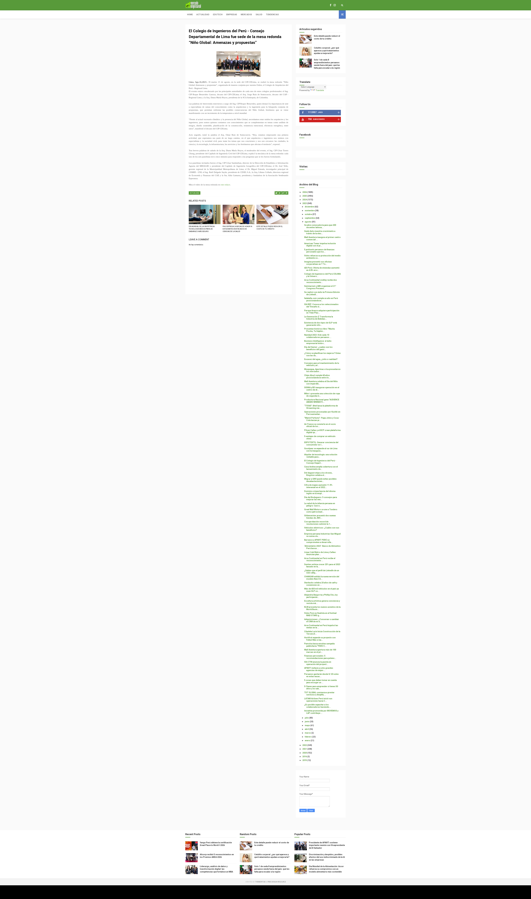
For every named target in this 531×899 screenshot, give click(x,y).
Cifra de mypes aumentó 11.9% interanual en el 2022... (318, 486)
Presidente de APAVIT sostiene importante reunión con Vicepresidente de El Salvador (327, 845)
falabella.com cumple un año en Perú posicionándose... (321, 299)
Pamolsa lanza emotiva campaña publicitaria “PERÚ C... (319, 645)
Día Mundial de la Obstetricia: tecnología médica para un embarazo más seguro (202, 228)
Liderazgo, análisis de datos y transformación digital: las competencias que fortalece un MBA (216, 869)
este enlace (225, 185)
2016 (304, 756)
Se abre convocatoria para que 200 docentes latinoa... (320, 226)
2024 (304, 200)
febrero (308, 737)
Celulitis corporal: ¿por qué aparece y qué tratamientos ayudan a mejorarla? (326, 50)
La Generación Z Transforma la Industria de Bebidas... (318, 318)
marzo (308, 733)
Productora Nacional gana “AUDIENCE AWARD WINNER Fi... (321, 401)
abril (307, 729)
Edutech (218, 14)
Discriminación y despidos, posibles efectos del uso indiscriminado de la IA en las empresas (327, 857)
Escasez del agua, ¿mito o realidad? (321, 359)
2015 (304, 760)
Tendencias (272, 14)
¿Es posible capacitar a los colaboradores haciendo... (317, 706)
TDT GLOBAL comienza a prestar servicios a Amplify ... (319, 693)
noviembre (310, 210)
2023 (304, 203)
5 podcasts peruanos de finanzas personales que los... (319, 250)
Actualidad (202, 14)
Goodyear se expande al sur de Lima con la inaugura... (320, 449)
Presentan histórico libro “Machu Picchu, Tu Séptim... (319, 330)
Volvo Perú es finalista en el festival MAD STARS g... (320, 614)
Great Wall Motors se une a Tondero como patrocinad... (320, 510)
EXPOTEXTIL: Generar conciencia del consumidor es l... (321, 443)
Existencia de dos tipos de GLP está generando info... (320, 324)
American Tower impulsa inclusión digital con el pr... (320, 244)
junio (307, 721)
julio (307, 718)
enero (308, 740)
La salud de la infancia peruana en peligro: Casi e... (319, 504)
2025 (304, 196)
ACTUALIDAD (194, 193)
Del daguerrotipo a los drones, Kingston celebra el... (318, 474)
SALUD (259, 14)
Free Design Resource (277, 882)
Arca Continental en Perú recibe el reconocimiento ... (319, 559)
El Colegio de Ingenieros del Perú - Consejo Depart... (320, 462)
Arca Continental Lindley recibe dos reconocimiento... (320, 281)
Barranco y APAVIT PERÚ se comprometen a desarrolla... (318, 541)
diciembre (310, 207)
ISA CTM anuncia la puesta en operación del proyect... (317, 663)
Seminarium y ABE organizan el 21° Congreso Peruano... (320, 287)
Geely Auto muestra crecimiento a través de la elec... (319, 232)
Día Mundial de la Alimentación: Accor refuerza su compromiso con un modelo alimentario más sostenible (326, 869)
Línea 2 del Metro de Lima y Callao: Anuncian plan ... (320, 553)
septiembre (310, 218)
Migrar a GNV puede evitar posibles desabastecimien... (320, 480)
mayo (307, 725)
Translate (320, 90)
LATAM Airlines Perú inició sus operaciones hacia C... (318, 699)
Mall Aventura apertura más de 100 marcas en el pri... (320, 651)
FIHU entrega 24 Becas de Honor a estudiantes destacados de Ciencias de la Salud (237, 228)
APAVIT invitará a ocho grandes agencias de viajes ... (318, 669)
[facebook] (330, 5)
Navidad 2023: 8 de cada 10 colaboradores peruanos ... (317, 336)
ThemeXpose (260, 882)
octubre (308, 214)
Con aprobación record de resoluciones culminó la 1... (318, 523)
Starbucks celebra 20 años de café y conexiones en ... (320, 584)
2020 (304, 753)
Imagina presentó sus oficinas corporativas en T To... (318, 263)
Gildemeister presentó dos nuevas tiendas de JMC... (320, 516)
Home (190, 14)
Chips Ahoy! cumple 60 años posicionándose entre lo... (317, 376)
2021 (304, 749)
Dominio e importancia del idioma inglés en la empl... (319, 492)
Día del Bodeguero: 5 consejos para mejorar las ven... (320, 498)
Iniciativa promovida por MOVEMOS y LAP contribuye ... (321, 712)
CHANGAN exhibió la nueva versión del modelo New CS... (321, 577)
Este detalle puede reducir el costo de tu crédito (270, 227)
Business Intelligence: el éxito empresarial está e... (317, 342)
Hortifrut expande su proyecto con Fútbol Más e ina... (320, 638)
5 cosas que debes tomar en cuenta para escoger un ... (320, 681)
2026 (304, 192)
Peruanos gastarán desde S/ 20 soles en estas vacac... (321, 675)
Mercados (246, 14)
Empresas (231, 14)
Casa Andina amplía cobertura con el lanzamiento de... (321, 468)
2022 (304, 745)
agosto (308, 222)
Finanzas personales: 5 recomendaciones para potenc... (320, 657)
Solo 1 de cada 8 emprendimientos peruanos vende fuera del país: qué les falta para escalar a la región (271, 869)
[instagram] (334, 5)
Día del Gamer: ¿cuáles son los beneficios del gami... (318, 348)
